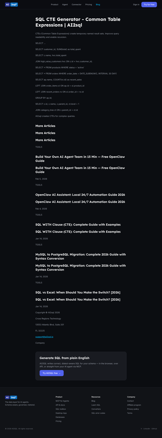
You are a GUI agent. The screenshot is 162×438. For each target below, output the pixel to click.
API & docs (60, 405)
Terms (129, 413)
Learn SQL (96, 405)
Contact (130, 401)
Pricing (88, 4)
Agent (65, 4)
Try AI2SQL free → (52, 373)
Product (54, 4)
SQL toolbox (61, 409)
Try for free (149, 4)
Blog (98, 4)
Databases (60, 417)
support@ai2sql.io (44, 336)
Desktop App (61, 413)
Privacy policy (133, 409)
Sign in (136, 4)
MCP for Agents (62, 401)
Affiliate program (134, 405)
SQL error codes (98, 413)
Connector (76, 4)
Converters (96, 409)
